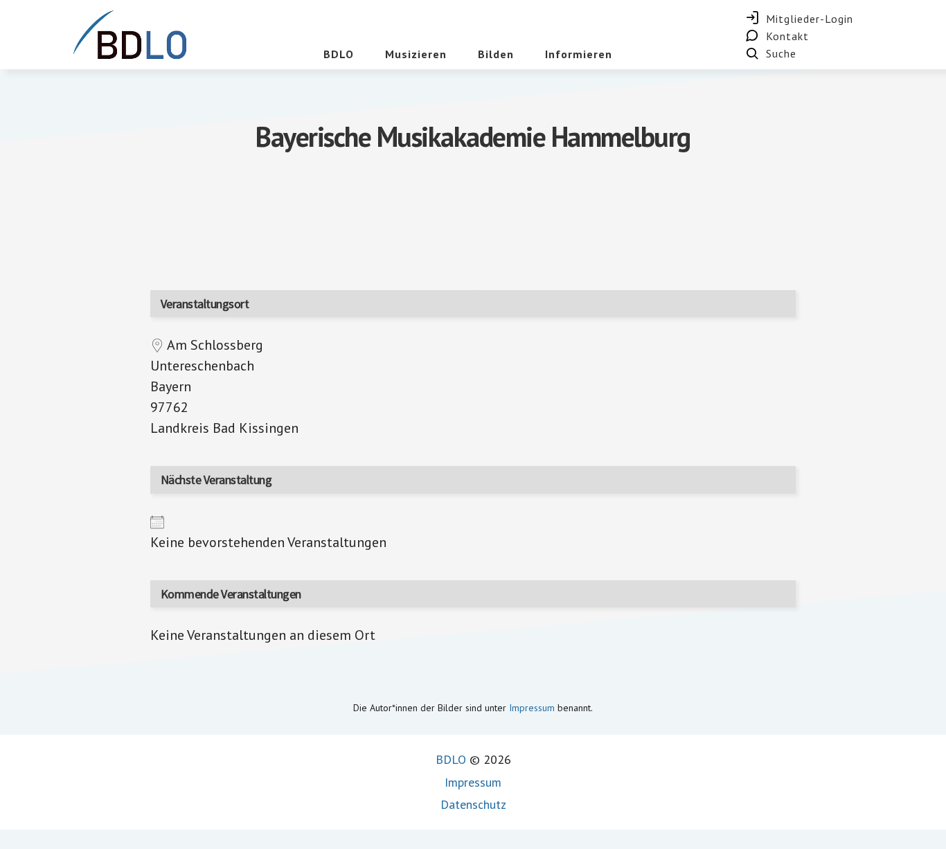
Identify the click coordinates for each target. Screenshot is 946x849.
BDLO (451, 759)
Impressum (532, 707)
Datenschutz (473, 804)
